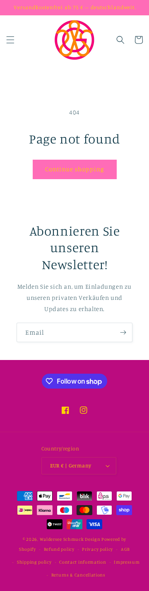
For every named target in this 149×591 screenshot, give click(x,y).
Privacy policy (97, 549)
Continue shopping (74, 169)
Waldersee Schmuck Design (70, 539)
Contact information (82, 562)
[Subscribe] (123, 332)
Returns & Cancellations (78, 575)
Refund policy (59, 549)
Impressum (126, 562)
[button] (10, 40)
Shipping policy (34, 562)
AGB (125, 549)
